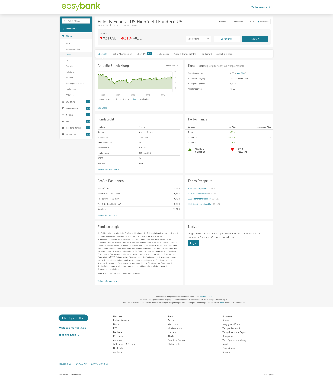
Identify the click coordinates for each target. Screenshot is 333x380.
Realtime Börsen (176, 340)
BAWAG (80, 363)
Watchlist (222, 21)
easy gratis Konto (231, 324)
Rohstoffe (70, 72)
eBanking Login (68, 334)
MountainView (205, 296)
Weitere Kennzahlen (106, 215)
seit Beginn (144, 99)
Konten (226, 320)
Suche (171, 320)
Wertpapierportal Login (73, 327)
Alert (251, 21)
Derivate (69, 66)
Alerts (171, 336)
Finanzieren (228, 347)
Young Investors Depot (234, 332)
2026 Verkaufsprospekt (197, 188)
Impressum (63, 374)
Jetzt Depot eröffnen (73, 318)
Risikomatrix (163, 53)
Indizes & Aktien (73, 49)
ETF (67, 60)
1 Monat (101, 99)
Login (193, 243)
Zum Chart (102, 107)
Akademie (227, 343)
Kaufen (255, 38)
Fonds (68, 54)
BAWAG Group (98, 363)
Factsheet (264, 21)
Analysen (69, 94)
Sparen (226, 351)
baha (222, 302)
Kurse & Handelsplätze (185, 53)
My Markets (174, 343)
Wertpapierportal (260, 6)
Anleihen (69, 77)
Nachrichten (71, 89)
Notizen (172, 332)
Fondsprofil (206, 53)
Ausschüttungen (224, 53)
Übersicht (102, 53)
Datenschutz (76, 374)
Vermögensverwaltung (234, 340)
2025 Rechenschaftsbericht (199, 198)
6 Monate (110, 99)
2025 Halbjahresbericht (198, 193)
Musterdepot (237, 21)
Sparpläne (227, 336)
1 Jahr (118, 99)
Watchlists (173, 324)
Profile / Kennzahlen (122, 53)
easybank (63, 363)
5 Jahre (134, 99)
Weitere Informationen (107, 169)
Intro (68, 43)
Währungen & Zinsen (75, 83)
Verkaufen (226, 38)
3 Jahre (126, 99)
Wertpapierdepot (231, 328)
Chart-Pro (142, 53)
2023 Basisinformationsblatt (200, 204)
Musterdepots (175, 328)
